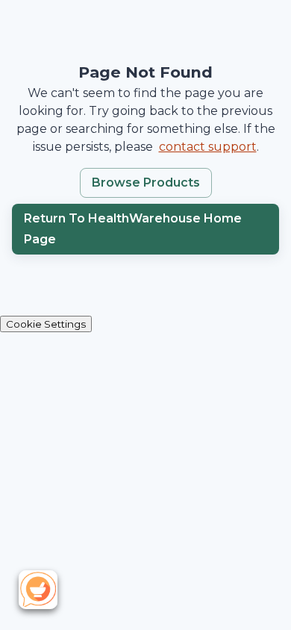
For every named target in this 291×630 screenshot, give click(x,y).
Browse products (146, 182)
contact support (208, 147)
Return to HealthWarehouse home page (133, 228)
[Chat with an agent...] (42, 588)
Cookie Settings (46, 324)
